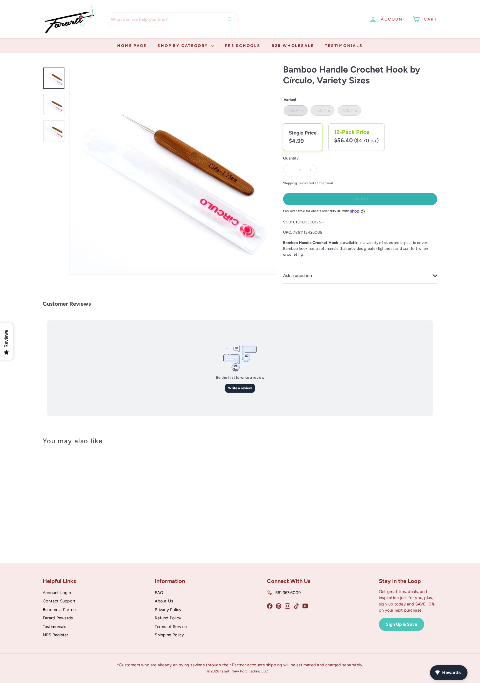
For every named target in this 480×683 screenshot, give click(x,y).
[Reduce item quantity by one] (289, 170)
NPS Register (55, 634)
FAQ (159, 592)
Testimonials (344, 45)
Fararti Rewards (58, 617)
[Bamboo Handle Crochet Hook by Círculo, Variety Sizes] (73, 497)
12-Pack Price (352, 132)
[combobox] (173, 19)
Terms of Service (171, 626)
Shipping (290, 183)
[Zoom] (173, 171)
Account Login (57, 592)
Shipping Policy (169, 634)
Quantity (291, 158)
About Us (164, 601)
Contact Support (59, 601)
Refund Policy (168, 617)
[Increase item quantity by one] (310, 170)
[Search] (231, 19)
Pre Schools (243, 45)
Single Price (303, 133)
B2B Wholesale (293, 45)
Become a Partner (60, 609)
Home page (131, 45)
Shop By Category (184, 45)
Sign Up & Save (401, 624)
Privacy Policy (168, 609)
